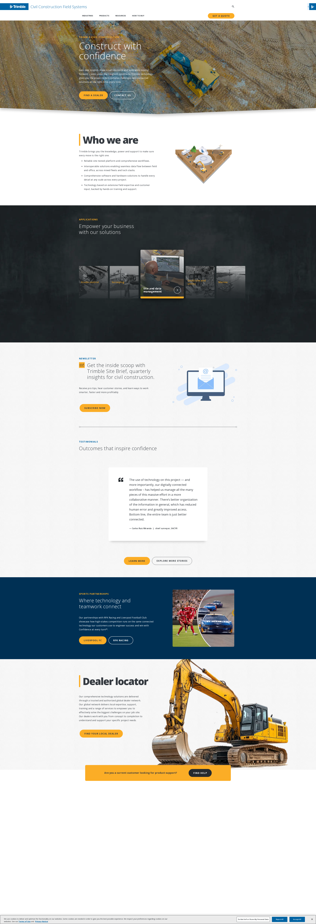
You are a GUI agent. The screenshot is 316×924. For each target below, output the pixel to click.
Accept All (297, 919)
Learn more (137, 560)
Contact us (122, 95)
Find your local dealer (101, 733)
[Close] (312, 919)
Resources (120, 15)
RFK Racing (120, 640)
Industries (87, 15)
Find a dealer (93, 95)
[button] (311, 6)
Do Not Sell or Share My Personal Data (253, 919)
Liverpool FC (93, 640)
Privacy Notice (41, 921)
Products (104, 15)
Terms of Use (25, 921)
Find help (200, 772)
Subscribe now (94, 408)
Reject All (279, 919)
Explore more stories (172, 560)
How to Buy (138, 15)
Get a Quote (221, 15)
